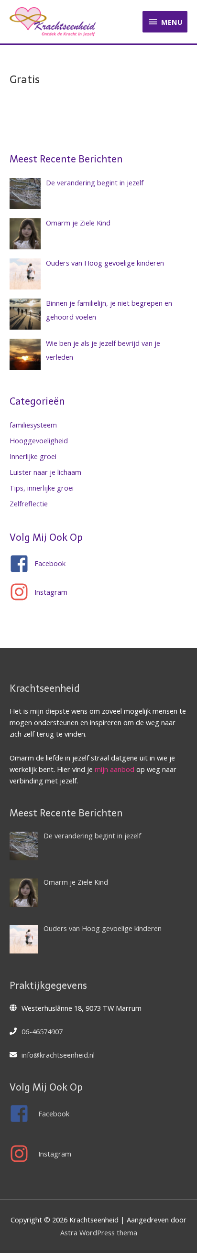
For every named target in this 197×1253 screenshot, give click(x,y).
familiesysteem (33, 424)
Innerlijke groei (33, 456)
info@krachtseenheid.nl (58, 1055)
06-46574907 (42, 1031)
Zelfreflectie (29, 503)
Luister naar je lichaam (45, 472)
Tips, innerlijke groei (42, 488)
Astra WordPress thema (98, 1232)
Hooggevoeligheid (39, 440)
